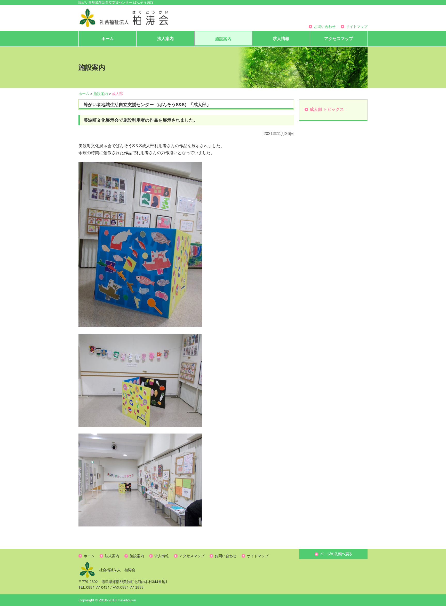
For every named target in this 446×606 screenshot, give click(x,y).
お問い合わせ (325, 26)
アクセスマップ (338, 38)
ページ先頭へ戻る (333, 554)
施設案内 (223, 39)
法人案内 (165, 38)
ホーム (107, 38)
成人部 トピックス (327, 109)
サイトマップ (357, 26)
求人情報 (281, 38)
